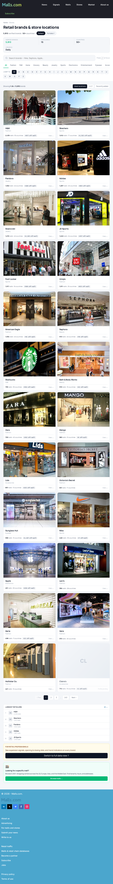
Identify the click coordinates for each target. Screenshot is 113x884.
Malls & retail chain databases (15, 851)
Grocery (36, 65)
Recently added (102, 86)
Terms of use (7, 879)
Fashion (13, 65)
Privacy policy (7, 874)
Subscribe (9, 13)
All (6, 65)
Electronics (73, 65)
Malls (68, 4)
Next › (74, 697)
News (44, 4)
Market (91, 4)
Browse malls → (56, 778)
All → (106, 707)
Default (41, 33)
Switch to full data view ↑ (56, 755)
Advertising (6, 823)
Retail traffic (7, 846)
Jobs (3, 865)
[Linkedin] (3, 806)
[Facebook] (21, 806)
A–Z (90, 86)
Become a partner (9, 856)
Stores (79, 4)
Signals (56, 4)
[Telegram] (15, 806)
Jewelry (54, 65)
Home (5, 22)
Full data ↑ (51, 33)
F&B (20, 65)
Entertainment (86, 65)
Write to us (6, 837)
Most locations (80, 86)
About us (104, 4)
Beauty (45, 65)
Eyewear (98, 65)
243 (65, 697)
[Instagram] (27, 806)
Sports (63, 65)
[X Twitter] (9, 806)
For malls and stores (10, 828)
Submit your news (9, 832)
